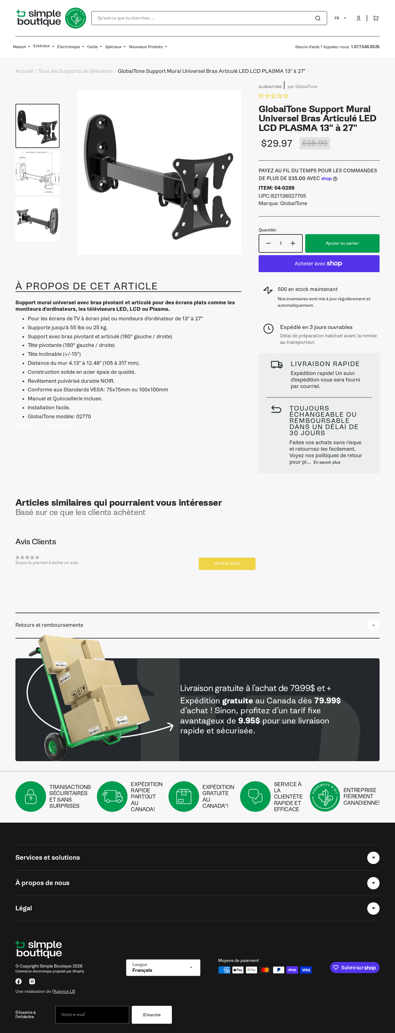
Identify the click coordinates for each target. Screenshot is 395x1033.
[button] (358, 18)
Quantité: (268, 230)
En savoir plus (327, 462)
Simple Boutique (56, 966)
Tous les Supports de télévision (75, 71)
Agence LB (64, 991)
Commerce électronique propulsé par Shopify (49, 971)
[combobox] (209, 18)
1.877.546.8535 (365, 46)
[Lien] (197, 709)
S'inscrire (152, 1015)
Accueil (24, 71)
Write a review (227, 563)
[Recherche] (319, 18)
